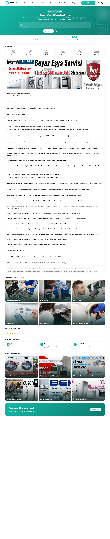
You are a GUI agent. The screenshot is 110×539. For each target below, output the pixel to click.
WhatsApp (49, 31)
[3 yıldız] (13, 333)
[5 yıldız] (17, 333)
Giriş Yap (100, 3)
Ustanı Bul (45, 3)
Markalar (66, 3)
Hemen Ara (96, 409)
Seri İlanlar (53, 3)
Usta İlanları (35, 3)
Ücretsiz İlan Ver (89, 3)
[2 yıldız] (10, 333)
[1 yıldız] (8, 333)
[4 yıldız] (15, 333)
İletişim (74, 3)
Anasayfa (27, 3)
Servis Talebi (61, 31)
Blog (60, 3)
